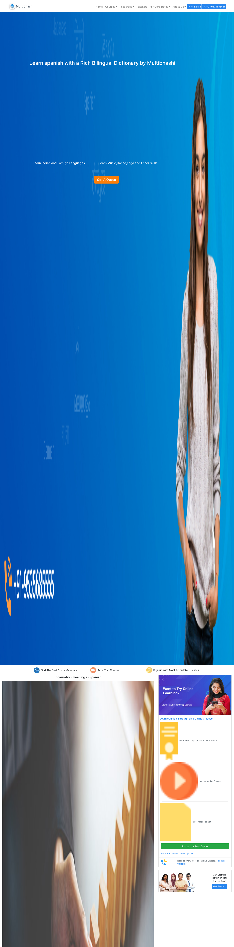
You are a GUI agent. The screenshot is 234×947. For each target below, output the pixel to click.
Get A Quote (106, 180)
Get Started (219, 886)
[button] (111, 7)
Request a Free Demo (195, 846)
